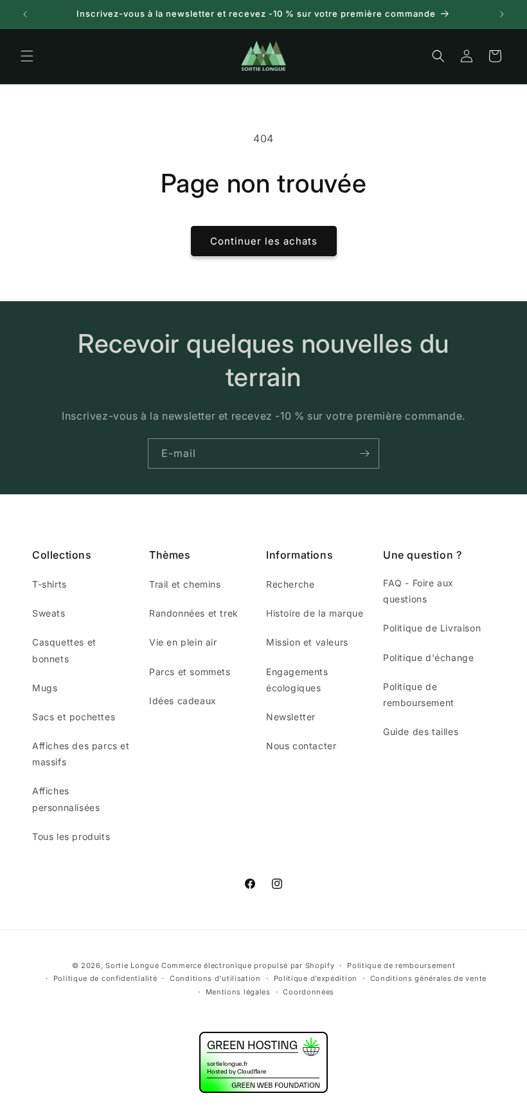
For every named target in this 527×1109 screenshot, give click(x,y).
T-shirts (49, 584)
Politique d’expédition (315, 978)
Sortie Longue (132, 965)
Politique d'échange (428, 657)
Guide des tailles (420, 731)
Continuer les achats (263, 241)
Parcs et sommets (190, 671)
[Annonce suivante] (502, 14)
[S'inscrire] (364, 453)
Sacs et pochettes (73, 716)
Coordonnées (308, 991)
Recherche (290, 584)
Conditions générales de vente (428, 978)
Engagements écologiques (297, 679)
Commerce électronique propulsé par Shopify (247, 965)
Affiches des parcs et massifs (81, 753)
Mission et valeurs (307, 642)
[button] (27, 56)
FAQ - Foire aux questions (418, 590)
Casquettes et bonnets (64, 650)
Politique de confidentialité (105, 978)
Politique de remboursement (418, 694)
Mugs (44, 687)
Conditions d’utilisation (215, 978)
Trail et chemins (185, 584)
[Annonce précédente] (25, 14)
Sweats (49, 613)
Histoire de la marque (315, 613)
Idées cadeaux (183, 700)
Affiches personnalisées (66, 798)
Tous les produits (71, 836)
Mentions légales (238, 991)
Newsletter (291, 716)
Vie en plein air (183, 642)
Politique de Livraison (432, 627)
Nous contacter (301, 745)
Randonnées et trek (193, 613)
